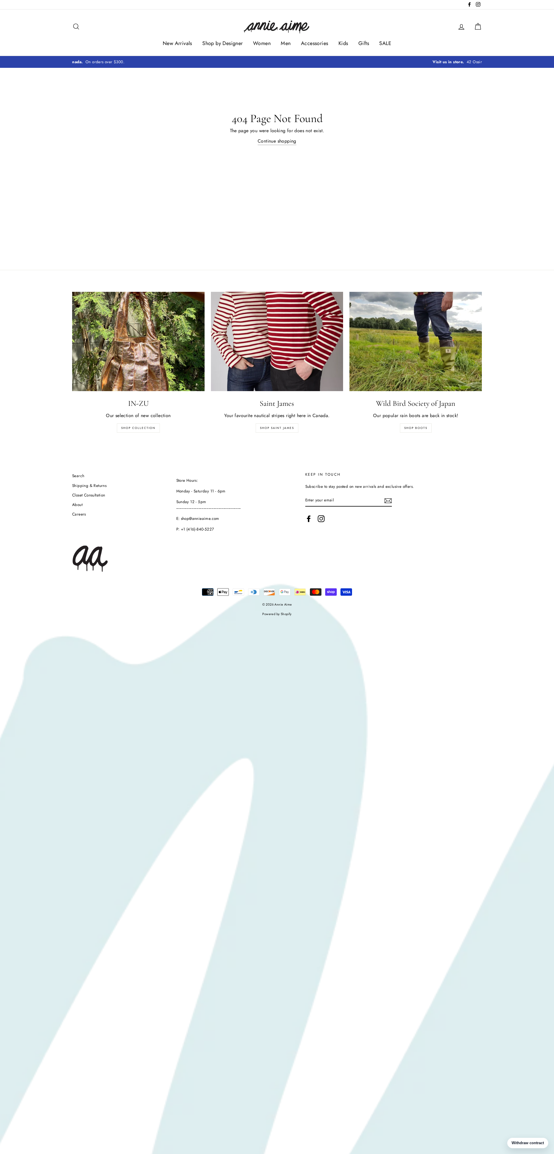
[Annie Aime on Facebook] (308, 518)
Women (262, 43)
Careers (79, 514)
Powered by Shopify (276, 614)
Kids (343, 43)
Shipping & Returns (89, 485)
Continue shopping (277, 141)
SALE (385, 43)
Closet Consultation (88, 495)
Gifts (363, 43)
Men (286, 43)
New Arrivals (177, 43)
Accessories (314, 43)
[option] (277, 62)
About (77, 504)
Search (78, 476)
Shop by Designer (222, 43)
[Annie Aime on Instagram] (321, 518)
